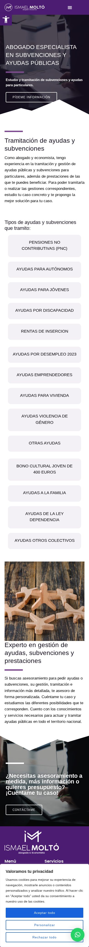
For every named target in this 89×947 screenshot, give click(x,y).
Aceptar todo (44, 913)
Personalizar (44, 925)
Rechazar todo (44, 937)
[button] (6, 19)
